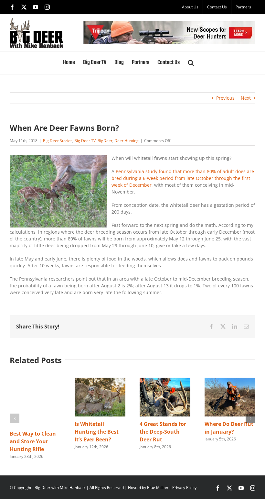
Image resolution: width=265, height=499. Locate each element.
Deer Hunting (126, 140)
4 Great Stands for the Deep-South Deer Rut (163, 431)
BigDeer (105, 140)
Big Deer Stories (57, 140)
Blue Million (157, 487)
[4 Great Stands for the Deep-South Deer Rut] (165, 381)
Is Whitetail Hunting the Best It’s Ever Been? (97, 431)
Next (246, 98)
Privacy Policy (184, 487)
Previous (225, 98)
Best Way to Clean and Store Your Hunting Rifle (33, 441)
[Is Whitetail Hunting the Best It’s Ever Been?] (100, 381)
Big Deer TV (85, 140)
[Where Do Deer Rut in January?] (230, 381)
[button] (191, 62)
